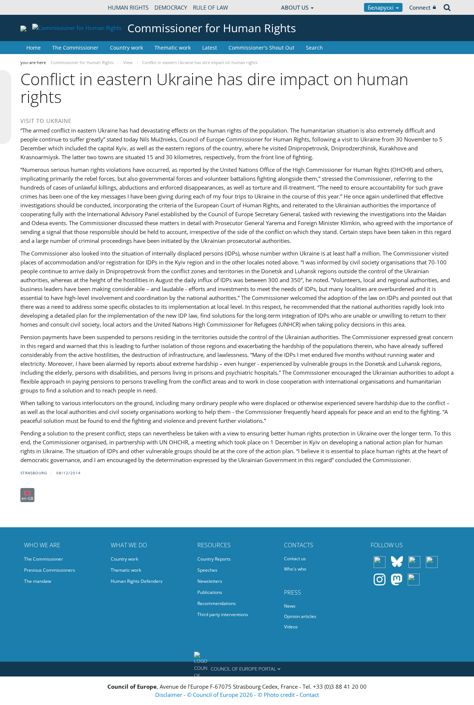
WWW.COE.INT (38, 7)
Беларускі (381, 7)
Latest (209, 47)
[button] (237, 669)
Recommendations (216, 603)
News (290, 606)
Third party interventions (222, 614)
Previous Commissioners (49, 570)
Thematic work (172, 47)
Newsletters (209, 581)
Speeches (207, 570)
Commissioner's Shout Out (261, 47)
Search (314, 47)
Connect (420, 7)
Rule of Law (210, 7)
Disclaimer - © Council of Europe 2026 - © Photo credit (225, 694)
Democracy (170, 7)
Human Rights (128, 7)
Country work (126, 47)
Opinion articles (300, 616)
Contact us (295, 558)
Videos (291, 627)
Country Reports (214, 559)
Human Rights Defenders (137, 581)
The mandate (37, 581)
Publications (209, 592)
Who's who (295, 569)
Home (33, 47)
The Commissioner (75, 47)
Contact (309, 694)
